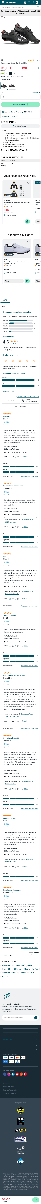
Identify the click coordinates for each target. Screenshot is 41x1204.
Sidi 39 (4, 976)
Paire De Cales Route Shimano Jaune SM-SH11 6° (17, 203)
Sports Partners (16, 112)
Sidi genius (17, 969)
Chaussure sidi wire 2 (9, 972)
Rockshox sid (19, 965)
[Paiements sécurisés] (13, 1059)
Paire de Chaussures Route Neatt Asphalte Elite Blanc (14, 263)
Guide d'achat (20, 126)
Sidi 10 (32, 972)
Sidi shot (30, 965)
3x (6, 73)
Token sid (23, 972)
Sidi (1, 60)
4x (10, 73)
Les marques (7, 1039)
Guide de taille (36, 93)
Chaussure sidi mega (31, 969)
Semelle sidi (6, 969)
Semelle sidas (6, 965)
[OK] (35, 1017)
